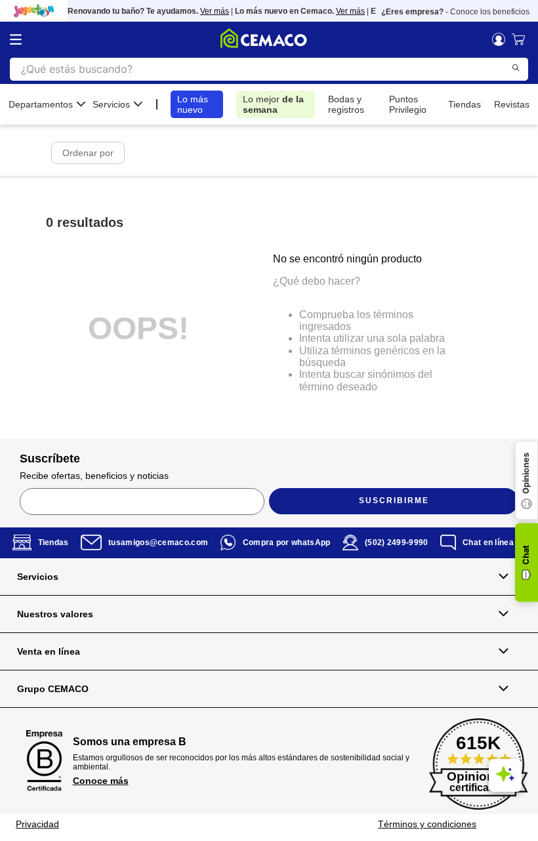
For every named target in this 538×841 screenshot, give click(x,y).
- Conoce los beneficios (455, 11)
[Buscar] (515, 68)
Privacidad (37, 824)
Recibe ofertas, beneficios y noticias (94, 475)
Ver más (210, 11)
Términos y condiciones (427, 824)
